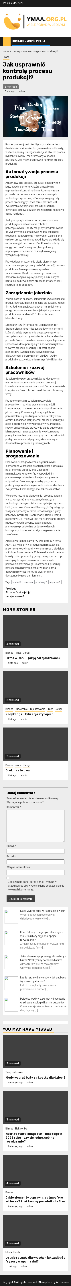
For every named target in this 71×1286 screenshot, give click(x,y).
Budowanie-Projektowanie (30, 708)
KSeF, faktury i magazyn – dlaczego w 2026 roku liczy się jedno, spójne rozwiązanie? (33, 1137)
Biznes (9, 652)
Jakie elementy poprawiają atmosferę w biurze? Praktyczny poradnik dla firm (35, 1199)
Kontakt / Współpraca (28, 41)
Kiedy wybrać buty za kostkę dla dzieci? (35, 1077)
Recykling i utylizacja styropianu (30, 714)
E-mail (11, 856)
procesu (28, 582)
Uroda (16, 1252)
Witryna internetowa (18, 867)
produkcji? (41, 582)
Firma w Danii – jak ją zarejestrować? (17, 592)
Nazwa (11, 845)
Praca (6, 56)
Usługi (26, 652)
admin (22, 91)
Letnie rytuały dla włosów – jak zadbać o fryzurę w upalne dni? (35, 1259)
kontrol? (17, 582)
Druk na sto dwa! (18, 770)
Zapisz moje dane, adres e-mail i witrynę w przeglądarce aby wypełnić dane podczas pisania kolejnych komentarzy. (36, 885)
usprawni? (55, 582)
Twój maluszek (14, 1072)
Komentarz (14, 807)
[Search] (65, 41)
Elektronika (21, 1128)
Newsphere (45, 1282)
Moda (8, 1252)
